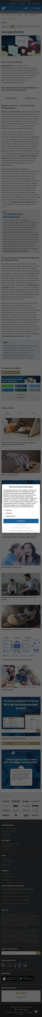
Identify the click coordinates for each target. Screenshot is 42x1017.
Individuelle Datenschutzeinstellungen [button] (21, 528)
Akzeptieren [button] (21, 521)
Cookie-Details (12, 530)
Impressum (30, 530)
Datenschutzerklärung (22, 530)
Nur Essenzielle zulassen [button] (21, 525)
